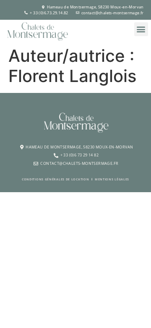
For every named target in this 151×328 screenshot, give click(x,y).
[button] (141, 29)
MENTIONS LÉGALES (112, 179)
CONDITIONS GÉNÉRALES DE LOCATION (55, 179)
